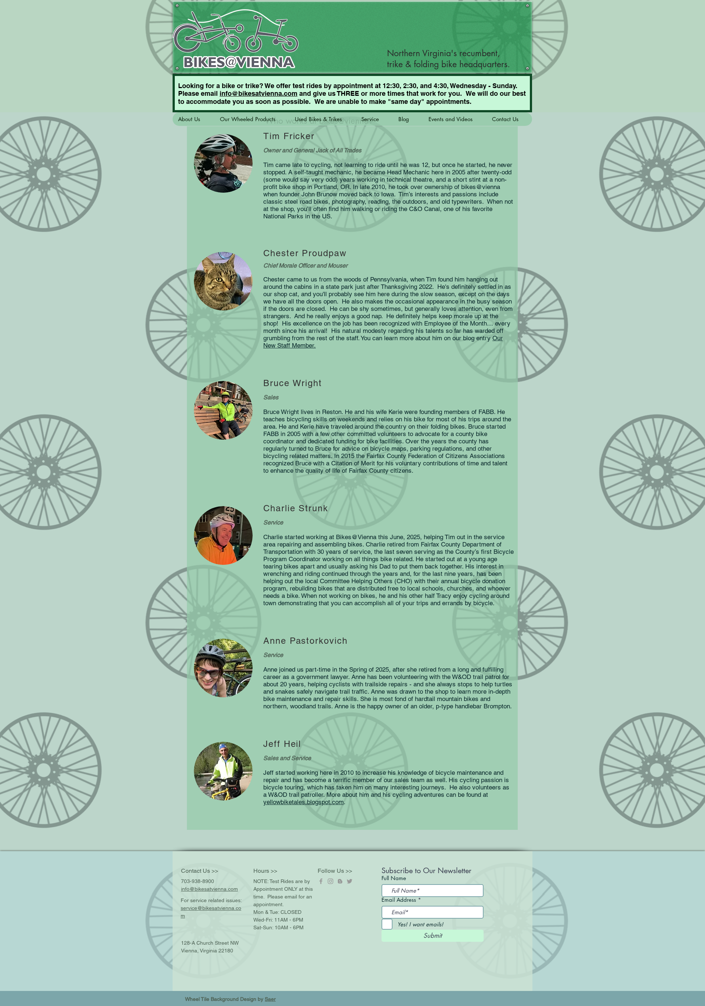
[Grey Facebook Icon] (321, 881)
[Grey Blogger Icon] (340, 881)
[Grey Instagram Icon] (330, 881)
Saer (270, 999)
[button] (193, 119)
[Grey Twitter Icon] (349, 881)
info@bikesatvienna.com (258, 93)
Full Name (394, 878)
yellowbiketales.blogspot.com (303, 802)
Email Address (399, 900)
